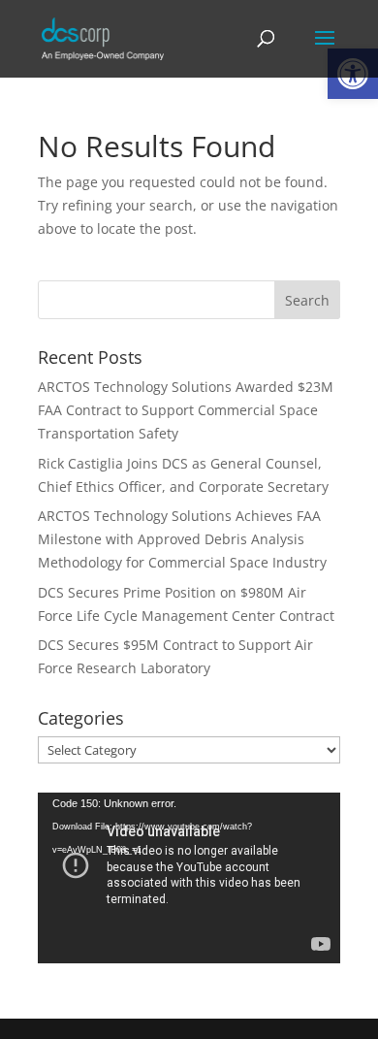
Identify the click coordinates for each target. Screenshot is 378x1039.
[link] (103, 37)
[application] (189, 878)
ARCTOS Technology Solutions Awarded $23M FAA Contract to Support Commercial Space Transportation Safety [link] (185, 409)
